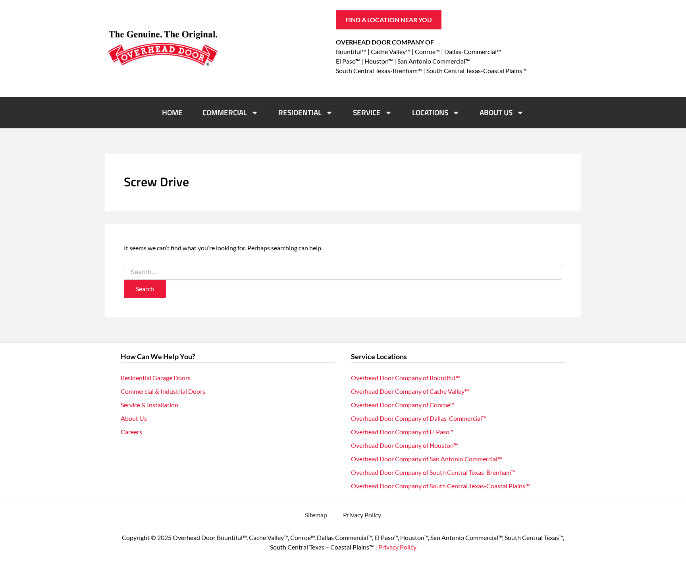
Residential (300, 112)
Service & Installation (149, 404)
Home (172, 112)
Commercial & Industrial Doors (163, 391)
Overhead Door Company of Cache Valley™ (410, 391)
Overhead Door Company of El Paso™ (402, 431)
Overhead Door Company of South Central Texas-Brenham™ (433, 472)
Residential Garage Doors (156, 377)
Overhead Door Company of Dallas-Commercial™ (419, 418)
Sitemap (316, 515)
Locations (430, 112)
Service (367, 112)
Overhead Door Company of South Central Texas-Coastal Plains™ (440, 486)
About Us (496, 112)
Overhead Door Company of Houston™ (404, 445)
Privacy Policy (362, 515)
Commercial (224, 112)
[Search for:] (343, 272)
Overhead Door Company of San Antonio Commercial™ (426, 459)
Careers (131, 431)
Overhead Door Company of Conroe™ (403, 404)
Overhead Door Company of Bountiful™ (405, 377)
